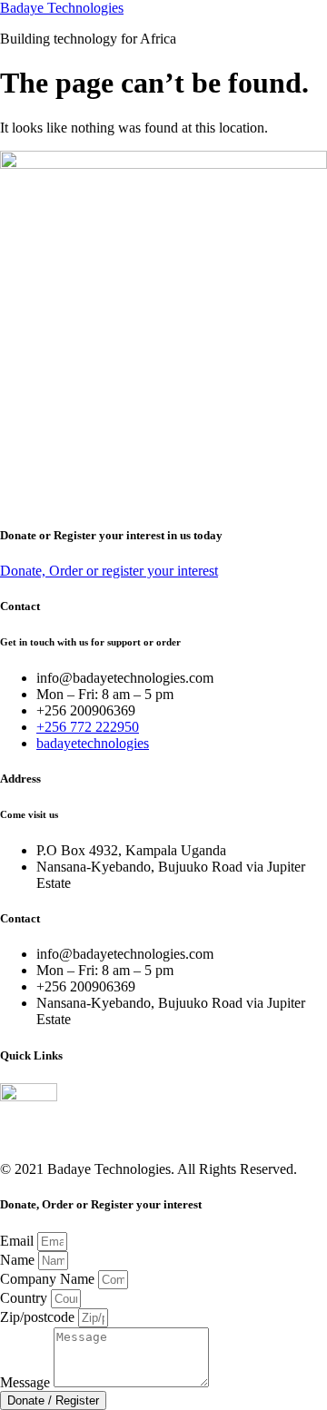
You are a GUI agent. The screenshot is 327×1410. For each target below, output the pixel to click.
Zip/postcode (39, 1317)
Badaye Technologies (62, 7)
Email (18, 1240)
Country (25, 1298)
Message (27, 1382)
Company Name (49, 1279)
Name (19, 1259)
